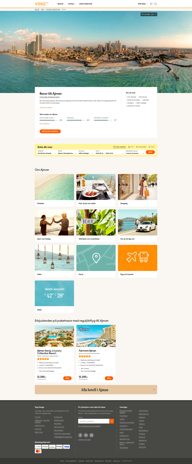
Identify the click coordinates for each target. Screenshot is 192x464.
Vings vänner (124, 448)
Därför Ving (38, 432)
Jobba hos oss (39, 425)
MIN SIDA (142, 4)
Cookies (62, 461)
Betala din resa (125, 439)
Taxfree (122, 419)
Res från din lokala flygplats (126, 411)
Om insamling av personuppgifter (89, 426)
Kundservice (58, 417)
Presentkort (124, 416)
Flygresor (142, 417)
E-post (80, 417)
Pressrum (38, 429)
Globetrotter (108, 461)
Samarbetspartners (126, 429)
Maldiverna (142, 440)
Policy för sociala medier (62, 434)
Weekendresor (144, 414)
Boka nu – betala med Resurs (127, 443)
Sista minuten (143, 411)
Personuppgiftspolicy (71, 461)
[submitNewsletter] (112, 421)
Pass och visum (59, 427)
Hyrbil (122, 432)
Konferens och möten (127, 422)
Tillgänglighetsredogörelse (63, 437)
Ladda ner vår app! (84, 440)
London (141, 420)
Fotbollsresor (124, 436)
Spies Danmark (89, 461)
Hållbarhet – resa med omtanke (42, 421)
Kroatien (142, 444)
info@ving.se (116, 461)
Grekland (142, 434)
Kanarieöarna (143, 430)
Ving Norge (81, 461)
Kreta (140, 427)
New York (142, 437)
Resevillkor (58, 424)
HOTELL (71, 4)
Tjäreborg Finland (99, 461)
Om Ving (37, 417)
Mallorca (142, 424)
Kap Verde (142, 447)
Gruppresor (124, 426)
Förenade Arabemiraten (50, 97)
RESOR (60, 4)
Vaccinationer (58, 430)
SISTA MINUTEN (85, 4)
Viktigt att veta (59, 420)
